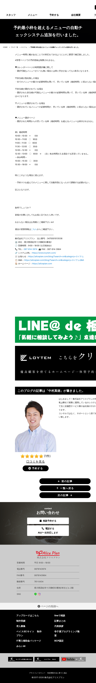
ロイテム (24, 47)
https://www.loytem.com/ (44, 253)
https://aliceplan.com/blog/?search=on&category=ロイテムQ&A (54, 260)
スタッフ (11, 14)
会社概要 (76, 14)
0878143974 (40, 569)
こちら (34, 229)
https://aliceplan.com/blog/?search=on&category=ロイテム (56, 256)
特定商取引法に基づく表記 (57, 673)
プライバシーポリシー (37, 673)
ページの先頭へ (49, 606)
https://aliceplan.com (42, 263)
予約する (54, 14)
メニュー (32, 14)
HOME (5, 47)
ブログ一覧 (14, 47)
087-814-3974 (30, 249)
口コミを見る (35, 461)
